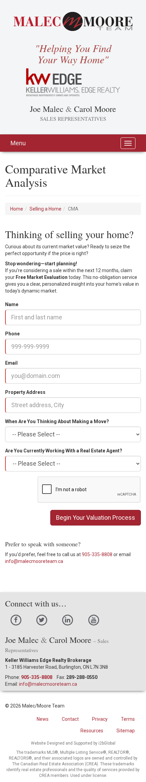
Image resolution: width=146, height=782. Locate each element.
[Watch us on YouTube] (93, 620)
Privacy (100, 719)
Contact (70, 719)
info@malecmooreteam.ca (34, 561)
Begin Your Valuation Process (95, 517)
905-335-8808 (97, 554)
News (43, 719)
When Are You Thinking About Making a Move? (57, 421)
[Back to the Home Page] (73, 21)
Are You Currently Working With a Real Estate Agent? (63, 450)
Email (11, 363)
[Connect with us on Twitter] (41, 620)
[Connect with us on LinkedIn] (67, 620)
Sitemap (125, 730)
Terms (128, 719)
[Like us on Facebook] (15, 620)
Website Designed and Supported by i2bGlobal (73, 743)
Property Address (25, 392)
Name (11, 304)
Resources (91, 730)
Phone (12, 333)
